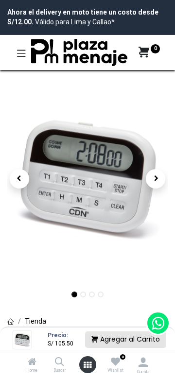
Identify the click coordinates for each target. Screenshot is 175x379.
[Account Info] (143, 362)
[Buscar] (59, 362)
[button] (19, 179)
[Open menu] (87, 365)
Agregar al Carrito (129, 339)
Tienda (35, 321)
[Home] (32, 362)
